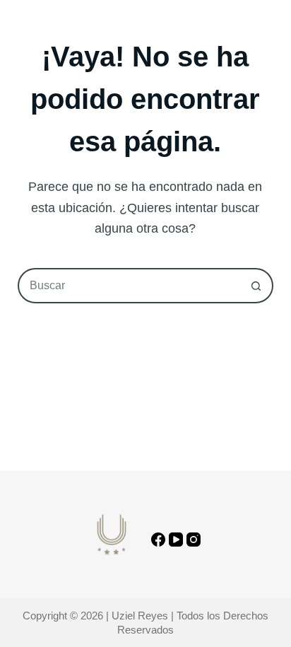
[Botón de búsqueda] (255, 285)
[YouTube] (176, 539)
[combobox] (129, 285)
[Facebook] (158, 539)
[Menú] (267, 28)
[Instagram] (193, 539)
